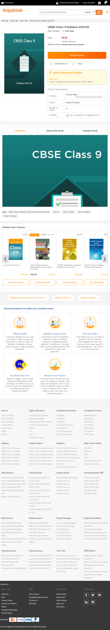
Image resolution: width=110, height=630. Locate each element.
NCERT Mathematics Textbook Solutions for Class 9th (69, 266)
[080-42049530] (99, 3)
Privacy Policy (6, 600)
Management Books (37, 419)
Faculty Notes (71, 94)
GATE (86, 455)
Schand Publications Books (67, 478)
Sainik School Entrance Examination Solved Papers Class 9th (41, 267)
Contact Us (4, 584)
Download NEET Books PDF (40, 559)
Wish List (59, 604)
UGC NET (88, 448)
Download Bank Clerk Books (12, 526)
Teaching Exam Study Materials (13, 568)
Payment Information (9, 610)
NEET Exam (88, 428)
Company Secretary (91, 464)
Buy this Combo (16, 282)
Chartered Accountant (92, 461)
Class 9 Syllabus (10, 216)
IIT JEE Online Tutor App (65, 556)
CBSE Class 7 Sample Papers (40, 464)
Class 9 (22, 21)
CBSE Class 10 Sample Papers (41, 455)
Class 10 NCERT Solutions (66, 455)
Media (3, 607)
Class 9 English (84, 212)
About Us (5, 594)
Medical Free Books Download (96, 562)
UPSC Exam (89, 434)
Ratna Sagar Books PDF (10, 487)
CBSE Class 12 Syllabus (11, 448)
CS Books (60, 419)
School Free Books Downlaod (95, 572)
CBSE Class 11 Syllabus (10, 451)
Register (91, 3)
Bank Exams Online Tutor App (68, 559)
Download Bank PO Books (11, 523)
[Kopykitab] (11, 10)
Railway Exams (90, 416)
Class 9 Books (7, 425)
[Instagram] (93, 602)
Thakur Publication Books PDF (13, 484)
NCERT (4, 434)
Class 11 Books (7, 419)
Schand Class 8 (62, 494)
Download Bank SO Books (11, 529)
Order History (61, 600)
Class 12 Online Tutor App (66, 562)
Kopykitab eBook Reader (38, 597)
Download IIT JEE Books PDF (40, 556)
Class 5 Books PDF (91, 487)
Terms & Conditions (9, 604)
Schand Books (62, 428)
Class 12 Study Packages (66, 523)
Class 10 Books (7, 422)
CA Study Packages (64, 431)
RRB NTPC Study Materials (39, 529)
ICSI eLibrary (34, 594)
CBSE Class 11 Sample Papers (41, 451)
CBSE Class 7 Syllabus (10, 464)
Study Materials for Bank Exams (13, 539)
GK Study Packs (62, 529)
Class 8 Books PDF (91, 478)
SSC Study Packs (63, 533)
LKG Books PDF (90, 490)
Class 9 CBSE (68, 212)
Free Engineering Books (38, 416)
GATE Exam (88, 422)
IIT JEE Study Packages (65, 526)
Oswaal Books (7, 428)
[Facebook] (86, 595)
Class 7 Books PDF (91, 481)
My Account (60, 597)
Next (105, 259)
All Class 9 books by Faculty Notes (88, 97)
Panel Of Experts (73, 102)
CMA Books (60, 422)
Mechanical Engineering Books (96, 523)
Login (84, 3)
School (12, 21)
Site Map (32, 604)
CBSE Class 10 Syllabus (11, 455)
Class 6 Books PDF (91, 484)
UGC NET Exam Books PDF (12, 556)
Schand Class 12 (63, 481)
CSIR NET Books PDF (10, 562)
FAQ (3, 597)
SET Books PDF (7, 565)
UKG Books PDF (90, 494)
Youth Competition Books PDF (13, 481)
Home (3, 21)
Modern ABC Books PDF (10, 497)
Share (80, 64)
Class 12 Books (7, 416)
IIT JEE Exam (89, 425)
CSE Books (88, 526)
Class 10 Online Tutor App (66, 565)
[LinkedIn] (86, 602)
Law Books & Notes (36, 438)
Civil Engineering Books (93, 529)
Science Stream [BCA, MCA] (40, 422)
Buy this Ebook (70, 282)
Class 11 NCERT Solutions (66, 451)
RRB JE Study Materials (38, 523)
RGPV (31, 434)
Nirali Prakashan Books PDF (12, 478)
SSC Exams (88, 431)
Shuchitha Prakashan (64, 425)
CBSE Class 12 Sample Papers (41, 448)
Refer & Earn (61, 594)
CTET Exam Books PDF (10, 559)
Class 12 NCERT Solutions (66, 448)
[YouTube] (99, 595)
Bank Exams (89, 419)
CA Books (60, 416)
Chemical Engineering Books (95, 539)
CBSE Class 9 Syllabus (10, 458)
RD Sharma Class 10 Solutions (68, 458)
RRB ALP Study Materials (39, 536)
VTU (30, 431)
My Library (60, 607)
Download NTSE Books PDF (40, 562)
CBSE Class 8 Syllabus (10, 461)
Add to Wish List (61, 64)
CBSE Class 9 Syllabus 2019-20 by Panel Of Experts (28, 212)
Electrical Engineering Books (95, 533)
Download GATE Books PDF (40, 565)
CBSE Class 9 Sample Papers (40, 458)
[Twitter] (93, 595)
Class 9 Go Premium (12, 265)
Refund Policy (6, 613)
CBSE (3, 431)
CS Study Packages (64, 434)
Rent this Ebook (43, 282)
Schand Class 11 (63, 484)
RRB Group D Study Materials (40, 526)
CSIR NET (88, 451)
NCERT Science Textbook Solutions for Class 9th (94, 266)
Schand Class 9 (62, 490)
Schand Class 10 (63, 487)
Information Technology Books (95, 536)
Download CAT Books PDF (39, 568)
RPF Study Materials (37, 533)
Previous (5, 259)
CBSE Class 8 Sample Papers (40, 461)
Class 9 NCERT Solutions (66, 467)
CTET (86, 458)
